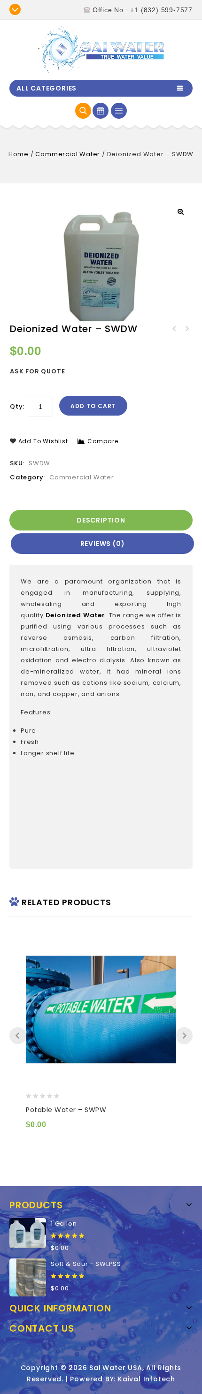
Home (18, 154)
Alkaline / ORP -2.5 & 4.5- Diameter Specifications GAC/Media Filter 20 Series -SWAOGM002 (186, 329)
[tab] (101, 520)
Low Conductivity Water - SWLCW (174, 329)
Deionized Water (75, 615)
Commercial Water (67, 154)
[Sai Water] (101, 49)
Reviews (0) (102, 543)
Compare (102, 441)
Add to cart (93, 406)
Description (101, 520)
